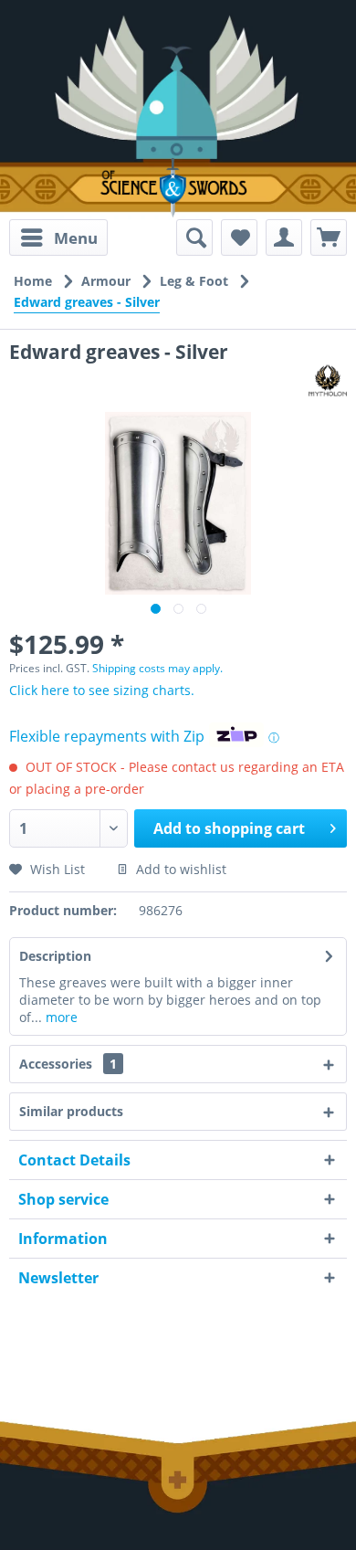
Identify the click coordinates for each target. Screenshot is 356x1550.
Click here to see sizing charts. (101, 690)
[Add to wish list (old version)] (239, 237)
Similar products (71, 1111)
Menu (76, 237)
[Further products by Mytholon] (328, 380)
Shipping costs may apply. (157, 668)
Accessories (68, 1063)
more (60, 1017)
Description (55, 956)
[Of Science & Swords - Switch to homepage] (178, 187)
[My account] (284, 237)
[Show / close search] (194, 237)
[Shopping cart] (328, 237)
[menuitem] (58, 237)
